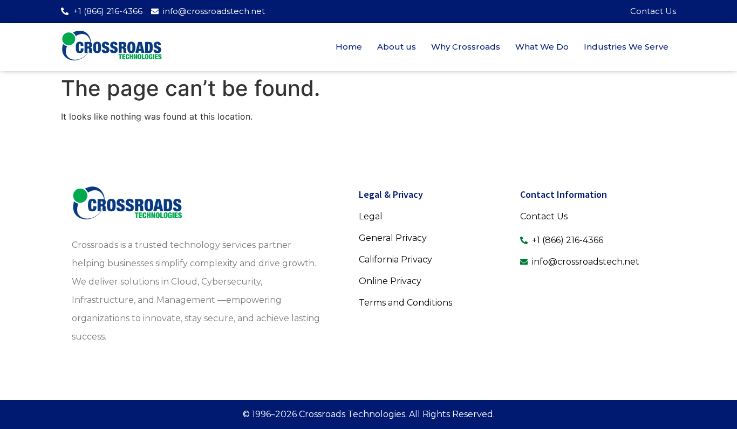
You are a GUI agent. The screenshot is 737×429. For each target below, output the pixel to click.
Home (349, 46)
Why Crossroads (465, 46)
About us (396, 46)
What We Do (542, 46)
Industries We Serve (626, 46)
